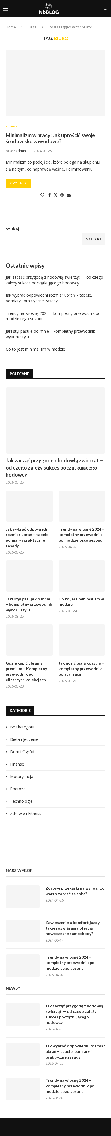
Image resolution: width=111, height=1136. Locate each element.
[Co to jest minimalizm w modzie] (82, 576)
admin (21, 150)
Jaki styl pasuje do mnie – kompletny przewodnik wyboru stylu (29, 604)
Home (11, 27)
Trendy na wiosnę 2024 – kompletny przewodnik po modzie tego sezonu (81, 534)
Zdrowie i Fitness (25, 813)
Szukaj (12, 229)
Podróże (18, 788)
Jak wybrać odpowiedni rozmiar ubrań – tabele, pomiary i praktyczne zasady (49, 297)
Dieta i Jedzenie (24, 739)
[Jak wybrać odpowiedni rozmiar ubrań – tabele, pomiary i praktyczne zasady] (29, 506)
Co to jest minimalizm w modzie (35, 349)
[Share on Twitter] (55, 195)
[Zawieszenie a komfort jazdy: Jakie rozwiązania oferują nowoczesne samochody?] (23, 931)
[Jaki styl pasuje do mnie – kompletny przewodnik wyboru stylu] (29, 576)
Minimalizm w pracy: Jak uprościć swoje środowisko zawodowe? (50, 138)
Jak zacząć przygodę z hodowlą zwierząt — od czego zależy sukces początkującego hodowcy (54, 280)
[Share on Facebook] (49, 195)
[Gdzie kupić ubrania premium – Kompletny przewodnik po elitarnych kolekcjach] (29, 640)
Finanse (17, 764)
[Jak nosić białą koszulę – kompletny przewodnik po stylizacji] (82, 640)
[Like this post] (42, 195)
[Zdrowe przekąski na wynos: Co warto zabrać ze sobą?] (23, 896)
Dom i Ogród (22, 751)
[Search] (105, 8)
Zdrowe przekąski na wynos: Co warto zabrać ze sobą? (75, 891)
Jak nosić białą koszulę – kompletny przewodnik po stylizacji (81, 668)
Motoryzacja (21, 776)
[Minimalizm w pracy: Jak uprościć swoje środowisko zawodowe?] (55, 83)
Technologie (21, 801)
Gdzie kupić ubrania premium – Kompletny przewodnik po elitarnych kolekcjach (26, 671)
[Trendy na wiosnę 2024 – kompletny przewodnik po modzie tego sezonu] (82, 506)
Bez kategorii (22, 727)
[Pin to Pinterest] (62, 195)
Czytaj (16, 183)
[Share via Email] (69, 195)
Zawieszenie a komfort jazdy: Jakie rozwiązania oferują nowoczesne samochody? (73, 928)
